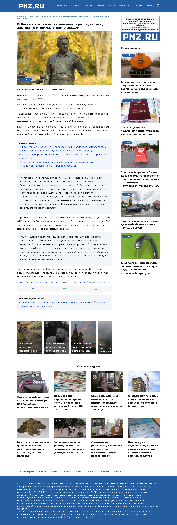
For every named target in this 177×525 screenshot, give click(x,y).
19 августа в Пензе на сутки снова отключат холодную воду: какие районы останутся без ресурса (139, 268)
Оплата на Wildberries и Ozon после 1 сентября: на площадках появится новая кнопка (33, 402)
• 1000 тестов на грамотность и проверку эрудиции (48, 165)
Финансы (124, 6)
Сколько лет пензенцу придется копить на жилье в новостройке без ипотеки (143, 401)
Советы (137, 6)
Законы (87, 6)
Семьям (100, 6)
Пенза (149, 6)
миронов (55, 282)
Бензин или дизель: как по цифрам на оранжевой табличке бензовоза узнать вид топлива (139, 87)
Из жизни (29, 17)
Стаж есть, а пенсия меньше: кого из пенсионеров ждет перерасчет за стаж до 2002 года (106, 402)
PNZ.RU (20, 17)
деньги (31, 282)
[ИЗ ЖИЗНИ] (140, 76)
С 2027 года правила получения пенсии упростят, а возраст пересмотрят (140, 131)
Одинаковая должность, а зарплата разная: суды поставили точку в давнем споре (106, 449)
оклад (66, 282)
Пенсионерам (59, 6)
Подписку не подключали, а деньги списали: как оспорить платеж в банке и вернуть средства (143, 449)
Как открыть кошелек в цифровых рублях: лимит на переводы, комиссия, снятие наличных (33, 449)
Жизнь (111, 6)
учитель (106, 282)
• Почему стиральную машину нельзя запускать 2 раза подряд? (56, 150)
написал (98, 204)
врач (21, 282)
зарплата (42, 282)
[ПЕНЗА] (140, 166)
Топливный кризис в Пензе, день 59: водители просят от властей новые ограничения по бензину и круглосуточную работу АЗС (140, 179)
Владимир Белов (33, 89)
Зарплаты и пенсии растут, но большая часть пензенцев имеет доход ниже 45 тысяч (70, 447)
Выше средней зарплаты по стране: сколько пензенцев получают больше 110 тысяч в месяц (68, 402)
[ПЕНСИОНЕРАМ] (140, 122)
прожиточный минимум (86, 282)
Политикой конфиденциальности (116, 514)
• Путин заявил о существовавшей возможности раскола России (56, 162)
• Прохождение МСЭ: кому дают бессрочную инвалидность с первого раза (62, 147)
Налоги (75, 6)
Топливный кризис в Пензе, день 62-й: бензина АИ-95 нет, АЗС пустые (139, 224)
